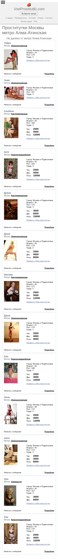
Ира (6, 479)
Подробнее (49, 74)
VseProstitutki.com (29, 9)
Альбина (9, 111)
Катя (6, 152)
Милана (8, 274)
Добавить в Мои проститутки (38, 60)
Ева (6, 356)
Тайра (7, 43)
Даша (7, 233)
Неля (7, 438)
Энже (7, 80)
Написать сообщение (12, 74)
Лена (7, 397)
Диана (7, 193)
